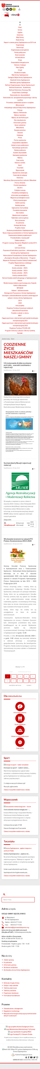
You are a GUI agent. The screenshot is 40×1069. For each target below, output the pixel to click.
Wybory (19, 158)
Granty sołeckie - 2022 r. (20, 270)
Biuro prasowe (20, 220)
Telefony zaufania (10, 990)
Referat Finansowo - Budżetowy (20, 87)
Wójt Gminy (20, 37)
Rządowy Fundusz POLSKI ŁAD (20, 328)
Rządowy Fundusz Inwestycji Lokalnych (20, 308)
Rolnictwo (20, 178)
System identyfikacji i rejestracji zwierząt (17, 464)
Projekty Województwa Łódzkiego (20, 263)
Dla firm (20, 188)
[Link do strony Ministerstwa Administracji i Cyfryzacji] (19, 1029)
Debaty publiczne (20, 150)
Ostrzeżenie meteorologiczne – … (17, 809)
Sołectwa (20, 35)
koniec (29, 685)
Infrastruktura (20, 57)
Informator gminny (20, 123)
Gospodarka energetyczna (20, 62)
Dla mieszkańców (20, 120)
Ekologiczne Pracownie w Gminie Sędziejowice (20, 293)
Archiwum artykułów (11, 967)
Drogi (20, 60)
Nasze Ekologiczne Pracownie (15, 828)
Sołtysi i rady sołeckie (11, 985)
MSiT (20, 315)
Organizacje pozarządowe (20, 50)
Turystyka (20, 168)
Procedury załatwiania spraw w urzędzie (20, 102)
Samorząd (20, 47)
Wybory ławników (20, 115)
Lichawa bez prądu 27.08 (13, 825)
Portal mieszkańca (20, 185)
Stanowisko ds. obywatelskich (20, 95)
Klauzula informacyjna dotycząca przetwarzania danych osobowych (20, 1015)
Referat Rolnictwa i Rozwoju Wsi (20, 90)
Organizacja (20, 45)
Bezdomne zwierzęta (20, 173)
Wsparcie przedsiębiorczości (19, 198)
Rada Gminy (20, 40)
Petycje (19, 110)
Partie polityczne (20, 52)
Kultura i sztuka (20, 163)
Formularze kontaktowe (12, 995)
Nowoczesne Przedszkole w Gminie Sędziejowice (19, 255)
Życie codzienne (20, 125)
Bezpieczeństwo (20, 130)
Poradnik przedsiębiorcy (20, 193)
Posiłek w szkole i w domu (20, 313)
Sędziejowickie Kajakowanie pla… (16, 872)
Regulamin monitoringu (11, 1011)
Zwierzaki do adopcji (20, 175)
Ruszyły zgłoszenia (11, 786)
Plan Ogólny (20, 67)
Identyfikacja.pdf (9, 525)
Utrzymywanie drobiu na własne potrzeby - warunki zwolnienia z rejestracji (17, 365)
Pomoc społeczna (20, 140)
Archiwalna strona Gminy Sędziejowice (17, 970)
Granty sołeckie (20, 265)
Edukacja (20, 135)
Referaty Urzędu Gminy (11, 983)
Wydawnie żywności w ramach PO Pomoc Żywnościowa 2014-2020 (18, 540)
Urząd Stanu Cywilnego (20, 92)
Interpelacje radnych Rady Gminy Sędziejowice (20, 107)
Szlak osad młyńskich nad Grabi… (16, 869)
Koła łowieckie (20, 55)
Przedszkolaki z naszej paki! (20, 238)
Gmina (20, 30)
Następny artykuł (15, 685)
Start (20, 27)
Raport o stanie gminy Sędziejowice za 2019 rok (20, 42)
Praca (20, 137)
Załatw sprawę (20, 203)
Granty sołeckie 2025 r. (20, 275)
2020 (20, 303)
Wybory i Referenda (20, 112)
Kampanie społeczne (20, 155)
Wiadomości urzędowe (20, 215)
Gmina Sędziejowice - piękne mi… (17, 854)
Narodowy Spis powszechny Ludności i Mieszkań (20, 180)
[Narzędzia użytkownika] (33, 371)
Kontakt (20, 333)
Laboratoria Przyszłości (20, 310)
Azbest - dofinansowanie (20, 290)
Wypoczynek (20, 170)
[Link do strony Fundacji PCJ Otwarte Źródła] (20, 1034)
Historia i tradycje (20, 65)
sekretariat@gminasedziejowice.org (17, 927)
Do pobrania (20, 223)
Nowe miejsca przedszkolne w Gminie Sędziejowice (20, 233)
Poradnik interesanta (20, 210)
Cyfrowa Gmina (20, 248)
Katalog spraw (20, 205)
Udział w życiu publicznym (20, 145)
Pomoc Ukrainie (20, 183)
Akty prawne (20, 105)
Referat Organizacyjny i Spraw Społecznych (20, 85)
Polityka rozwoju (20, 190)
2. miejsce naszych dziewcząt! (14, 783)
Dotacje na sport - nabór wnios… (16, 768)
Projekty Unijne (20, 228)
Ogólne (20, 32)
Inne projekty (20, 305)
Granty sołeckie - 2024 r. (20, 273)
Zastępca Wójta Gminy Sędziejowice (20, 77)
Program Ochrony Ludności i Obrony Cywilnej (20, 330)
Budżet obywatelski (19, 153)
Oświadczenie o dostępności (13, 1008)
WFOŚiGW (20, 288)
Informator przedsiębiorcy (20, 195)
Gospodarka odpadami (20, 143)
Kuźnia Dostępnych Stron (23, 1055)
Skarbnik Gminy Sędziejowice (20, 80)
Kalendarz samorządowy (20, 218)
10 (33, 681)
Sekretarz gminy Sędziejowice (20, 82)
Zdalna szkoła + (20, 240)
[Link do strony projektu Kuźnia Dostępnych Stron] (20, 1027)
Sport (20, 165)
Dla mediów (20, 213)
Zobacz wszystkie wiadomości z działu (17, 790)
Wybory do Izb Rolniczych (19, 117)
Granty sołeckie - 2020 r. (20, 268)
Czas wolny (20, 160)
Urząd (20, 70)
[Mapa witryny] (19, 9)
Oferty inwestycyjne (20, 200)
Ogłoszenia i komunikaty (20, 208)
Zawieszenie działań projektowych (20, 235)
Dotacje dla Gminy (20, 225)
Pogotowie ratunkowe (11, 993)
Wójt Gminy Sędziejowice (20, 75)
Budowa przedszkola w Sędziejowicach (20, 230)
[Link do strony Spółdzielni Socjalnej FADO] (20, 1032)
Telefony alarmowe (10, 988)
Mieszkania (20, 127)
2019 (20, 300)
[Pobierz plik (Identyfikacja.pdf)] (5, 523)
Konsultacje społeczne (20, 148)
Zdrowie (20, 133)
